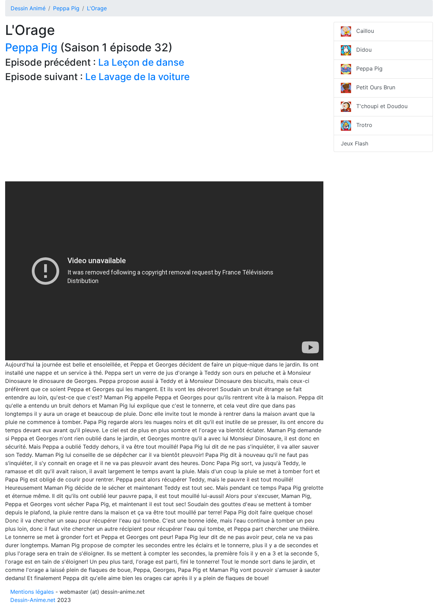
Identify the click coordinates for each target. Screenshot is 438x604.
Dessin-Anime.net (32, 599)
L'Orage (97, 8)
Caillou (362, 30)
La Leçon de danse (141, 62)
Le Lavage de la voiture (137, 76)
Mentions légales (32, 591)
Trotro (361, 124)
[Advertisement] (164, 133)
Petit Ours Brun (373, 87)
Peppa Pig (66, 8)
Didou (361, 49)
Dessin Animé (28, 8)
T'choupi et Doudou (379, 106)
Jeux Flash (354, 143)
